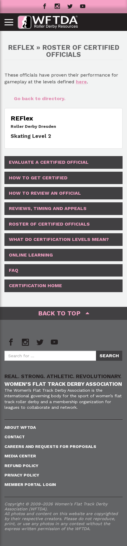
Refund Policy (21, 465)
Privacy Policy (21, 475)
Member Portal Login (30, 484)
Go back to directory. (39, 98)
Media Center (20, 456)
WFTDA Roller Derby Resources (51, 22)
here (81, 82)
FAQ (13, 270)
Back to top (62, 313)
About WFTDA (20, 427)
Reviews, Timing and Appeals (48, 208)
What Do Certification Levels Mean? (59, 239)
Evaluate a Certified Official (49, 162)
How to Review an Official (45, 193)
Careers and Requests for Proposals (50, 446)
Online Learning (31, 255)
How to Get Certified (38, 178)
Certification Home (35, 285)
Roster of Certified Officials (49, 224)
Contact (14, 436)
